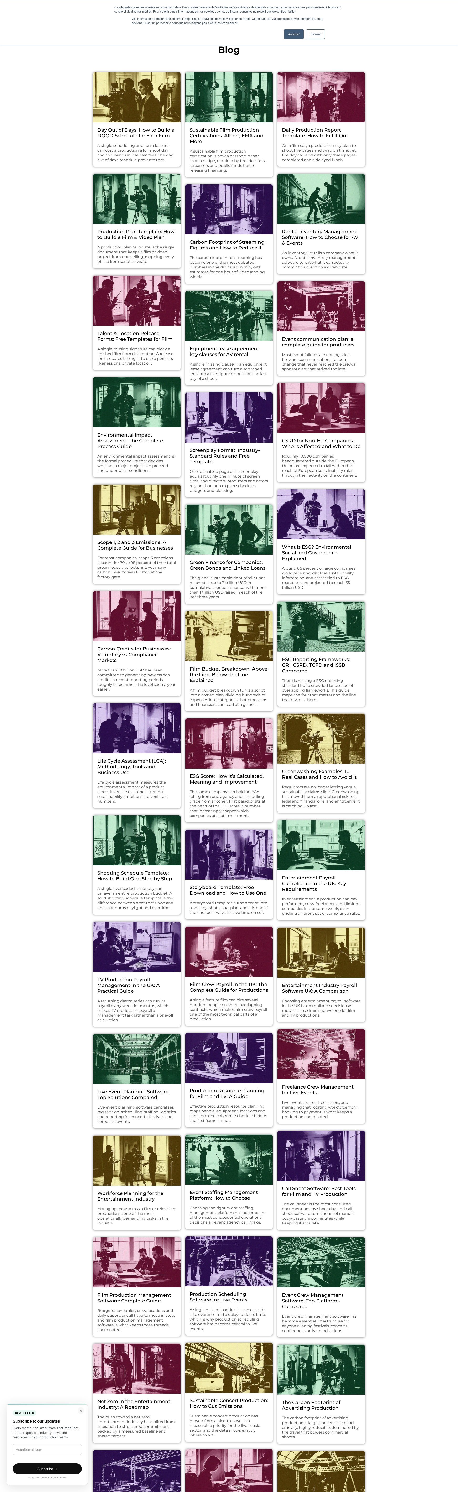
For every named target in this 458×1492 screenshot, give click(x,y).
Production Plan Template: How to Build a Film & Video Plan (136, 234)
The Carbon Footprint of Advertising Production (311, 1405)
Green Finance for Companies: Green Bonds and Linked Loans (227, 565)
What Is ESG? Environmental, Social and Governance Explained (317, 552)
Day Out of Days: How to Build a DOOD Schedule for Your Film (136, 133)
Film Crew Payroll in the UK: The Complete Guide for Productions (229, 987)
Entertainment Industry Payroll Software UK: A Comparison (319, 988)
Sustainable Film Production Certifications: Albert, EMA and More (227, 135)
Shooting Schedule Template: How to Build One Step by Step (134, 876)
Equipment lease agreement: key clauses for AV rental (225, 351)
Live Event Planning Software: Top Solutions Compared (133, 1094)
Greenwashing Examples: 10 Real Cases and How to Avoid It (319, 774)
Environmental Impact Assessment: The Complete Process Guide (130, 440)
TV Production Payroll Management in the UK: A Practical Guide (128, 985)
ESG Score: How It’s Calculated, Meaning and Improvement (227, 779)
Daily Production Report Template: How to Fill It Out (315, 133)
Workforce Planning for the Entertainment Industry (130, 1196)
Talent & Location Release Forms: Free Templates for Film (134, 336)
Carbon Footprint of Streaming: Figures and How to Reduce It (228, 245)
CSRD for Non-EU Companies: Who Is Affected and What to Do (321, 443)
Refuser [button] (316, 34)
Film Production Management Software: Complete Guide (134, 1298)
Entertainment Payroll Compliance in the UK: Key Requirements (314, 883)
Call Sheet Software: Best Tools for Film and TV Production (319, 1191)
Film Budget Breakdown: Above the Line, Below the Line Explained (228, 674)
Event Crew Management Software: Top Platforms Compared (313, 1300)
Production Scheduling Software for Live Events (218, 1297)
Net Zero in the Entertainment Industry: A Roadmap (133, 1404)
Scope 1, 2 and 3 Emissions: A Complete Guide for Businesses (135, 545)
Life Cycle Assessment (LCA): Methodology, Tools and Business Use (131, 766)
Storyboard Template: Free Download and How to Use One (228, 890)
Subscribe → (47, 1469)
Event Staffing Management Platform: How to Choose (224, 1195)
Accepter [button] (294, 34)
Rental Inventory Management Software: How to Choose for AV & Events (320, 237)
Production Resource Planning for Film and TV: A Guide (227, 1093)
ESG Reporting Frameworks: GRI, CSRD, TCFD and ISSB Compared (316, 665)
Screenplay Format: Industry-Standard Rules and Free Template (225, 456)
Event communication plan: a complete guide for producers (318, 342)
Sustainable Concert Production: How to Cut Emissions (229, 1403)
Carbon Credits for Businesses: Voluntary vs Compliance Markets (134, 654)
